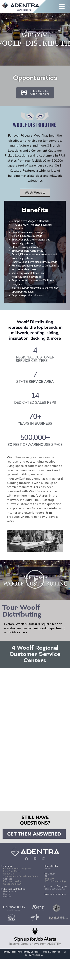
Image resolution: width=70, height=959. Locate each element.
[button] (52, 7)
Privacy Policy (9, 952)
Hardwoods (10, 891)
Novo (48, 876)
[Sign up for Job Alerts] (35, 931)
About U (7, 873)
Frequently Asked (13, 881)
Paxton (7, 896)
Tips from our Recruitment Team (20, 876)
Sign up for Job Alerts (35, 939)
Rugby (6, 894)
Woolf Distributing (55, 881)
